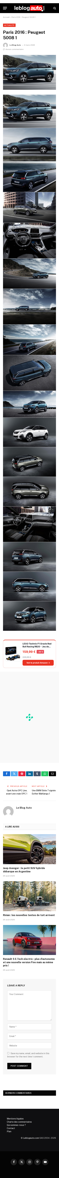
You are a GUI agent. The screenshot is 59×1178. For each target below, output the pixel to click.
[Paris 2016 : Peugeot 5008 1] (29, 72)
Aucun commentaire (14, 49)
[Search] (54, 8)
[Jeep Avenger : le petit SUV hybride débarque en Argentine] (29, 849)
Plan (9, 1131)
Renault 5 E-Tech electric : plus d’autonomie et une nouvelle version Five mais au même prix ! (29, 962)
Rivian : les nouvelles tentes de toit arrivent (29, 915)
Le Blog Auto (15, 45)
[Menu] (5, 8)
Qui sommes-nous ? (16, 1125)
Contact (11, 1128)
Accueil (6, 17)
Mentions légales (15, 1118)
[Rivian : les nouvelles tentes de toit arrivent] (29, 896)
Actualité (9, 25)
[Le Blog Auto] (29, 8)
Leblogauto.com (31, 1138)
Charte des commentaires (19, 1122)
